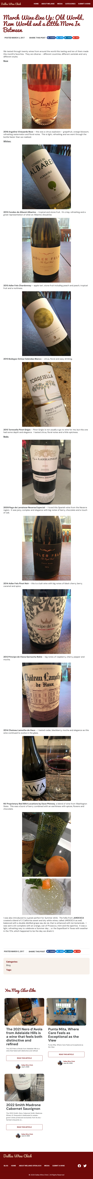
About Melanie (48, 4)
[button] (51, 37)
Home (36, 4)
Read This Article (24, 1058)
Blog (8, 965)
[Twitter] (85, 1165)
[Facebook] (79, 1165)
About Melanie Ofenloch (30, 1166)
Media (59, 4)
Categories (70, 4)
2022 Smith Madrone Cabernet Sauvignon (23, 1107)
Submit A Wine (84, 4)
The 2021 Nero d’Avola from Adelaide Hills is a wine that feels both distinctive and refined (24, 1036)
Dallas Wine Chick (27, 1065)
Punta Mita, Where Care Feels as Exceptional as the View (63, 1035)
